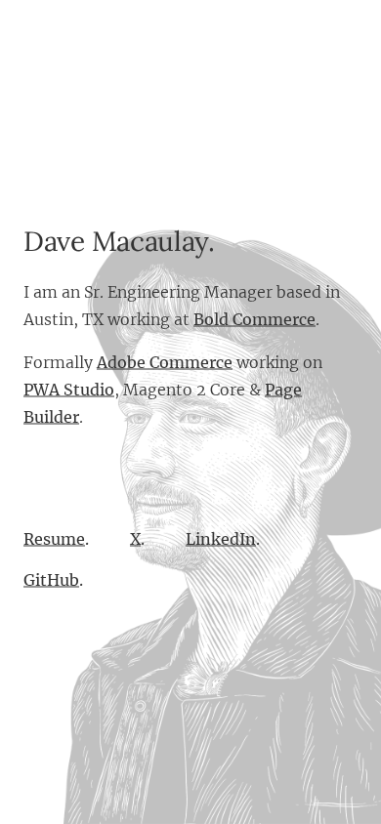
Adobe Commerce (165, 362)
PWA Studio (68, 389)
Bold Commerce (254, 319)
